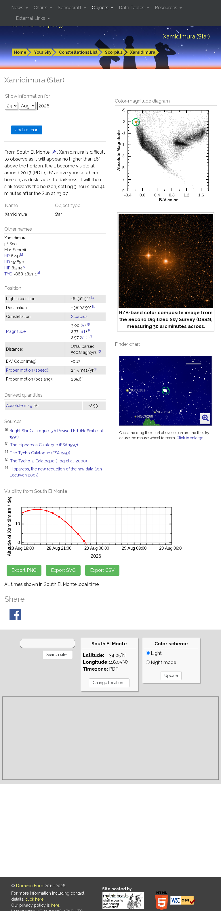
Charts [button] (41, 7)
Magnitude (16, 331)
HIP (7, 268)
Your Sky (43, 52)
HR (7, 256)
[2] (90, 330)
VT (83, 337)
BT (83, 331)
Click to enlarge (190, 438)
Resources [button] (166, 7)
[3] (92, 297)
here (55, 905)
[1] (21, 254)
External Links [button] (31, 18)
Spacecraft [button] (70, 7)
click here (34, 899)
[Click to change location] (54, 152)
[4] (38, 272)
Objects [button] (101, 7)
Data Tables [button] (132, 7)
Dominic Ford (29, 885)
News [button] (17, 7)
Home (20, 52)
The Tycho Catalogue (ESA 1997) (40, 453)
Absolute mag (19, 405)
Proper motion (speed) (27, 370)
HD (7, 262)
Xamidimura (142, 52)
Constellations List (78, 52)
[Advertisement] (110, 738)
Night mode (163, 662)
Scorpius (114, 52)
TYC (8, 274)
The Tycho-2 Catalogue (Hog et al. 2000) (48, 461)
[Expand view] (205, 418)
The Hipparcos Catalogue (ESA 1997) (44, 445)
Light (156, 653)
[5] (24, 266)
